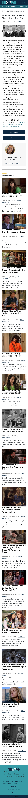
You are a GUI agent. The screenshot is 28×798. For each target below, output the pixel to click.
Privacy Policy (9, 792)
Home (3, 10)
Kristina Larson (22, 751)
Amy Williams (21, 637)
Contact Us (20, 792)
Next (25, 30)
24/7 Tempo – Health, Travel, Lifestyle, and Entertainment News (13, 782)
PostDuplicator (6, 438)
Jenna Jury (20, 21)
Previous (2, 30)
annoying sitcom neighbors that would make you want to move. (14, 124)
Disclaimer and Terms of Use (13, 789)
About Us (13, 786)
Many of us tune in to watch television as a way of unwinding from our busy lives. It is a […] (12, 404)
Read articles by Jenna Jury (13, 163)
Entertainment (9, 10)
